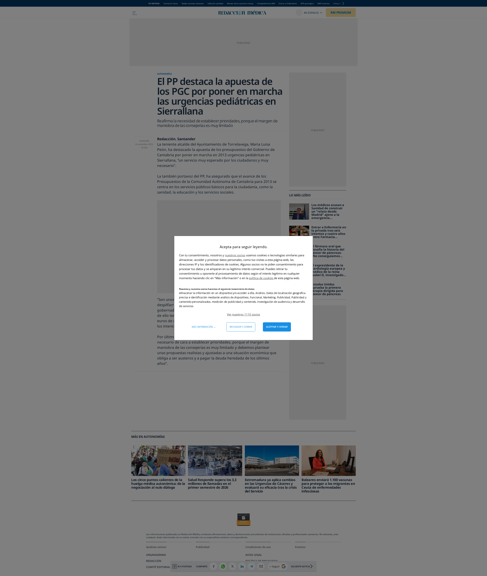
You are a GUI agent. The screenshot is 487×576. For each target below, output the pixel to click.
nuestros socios (235, 255)
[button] (243, 314)
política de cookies (261, 278)
